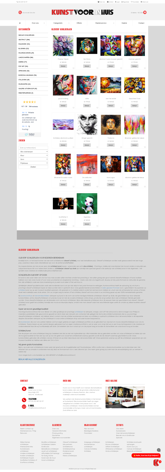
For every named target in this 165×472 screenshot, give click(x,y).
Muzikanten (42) (25, 84)
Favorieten (88, 433)
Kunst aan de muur (49, 458)
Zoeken (33, 167)
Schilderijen (110, 442)
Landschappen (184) (26, 57)
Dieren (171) (23, 62)
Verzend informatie (59, 431)
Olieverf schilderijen (70, 442)
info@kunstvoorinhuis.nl (37, 408)
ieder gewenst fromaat (110, 288)
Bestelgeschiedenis (91, 431)
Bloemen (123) (24, 48)
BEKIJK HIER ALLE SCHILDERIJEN (32, 359)
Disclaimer (56, 435)
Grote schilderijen (112, 451)
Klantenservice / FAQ (28, 431)
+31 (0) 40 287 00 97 (36, 401)
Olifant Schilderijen (112, 447)
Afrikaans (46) (24, 71)
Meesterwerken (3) (26, 93)
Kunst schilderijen (48, 460)
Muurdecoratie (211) (26, 53)
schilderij (22, 290)
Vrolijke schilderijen (27, 453)
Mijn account (89, 429)
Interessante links (26, 447)
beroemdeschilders (42, 296)
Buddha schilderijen (49, 442)
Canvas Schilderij (90, 449)
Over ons (35, 23)
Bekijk (63, 66)
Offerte (79, 23)
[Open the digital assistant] (156, 462)
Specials (119, 438)
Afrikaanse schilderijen (114, 449)
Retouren (23, 433)
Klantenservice (101, 23)
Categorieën (58, 23)
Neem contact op (26, 429)
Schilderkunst (68, 447)
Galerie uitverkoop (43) (28, 88)
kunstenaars (25, 322)
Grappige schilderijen (92, 442)
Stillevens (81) (24, 80)
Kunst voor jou (132, 447)
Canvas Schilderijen (134, 449)
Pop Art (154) (23, 66)
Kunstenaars (120, 431)
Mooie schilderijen (112, 444)
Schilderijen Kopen (27, 458)
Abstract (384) (24, 39)
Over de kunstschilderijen (125, 433)
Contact (141, 23)
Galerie (124, 23)
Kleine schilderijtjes (70, 456)
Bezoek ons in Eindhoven (125, 435)
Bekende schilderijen (134, 451)
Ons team (120, 429)
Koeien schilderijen (27, 456)
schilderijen (79, 312)
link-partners (67, 444)
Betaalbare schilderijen (50, 449)
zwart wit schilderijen (49, 451)
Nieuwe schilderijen (26, 35)
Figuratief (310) (24, 44)
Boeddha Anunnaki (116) (28, 75)
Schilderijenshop (69, 449)
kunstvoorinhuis (26, 296)
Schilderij (87, 451)
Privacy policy (57, 433)
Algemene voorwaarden (61, 438)
